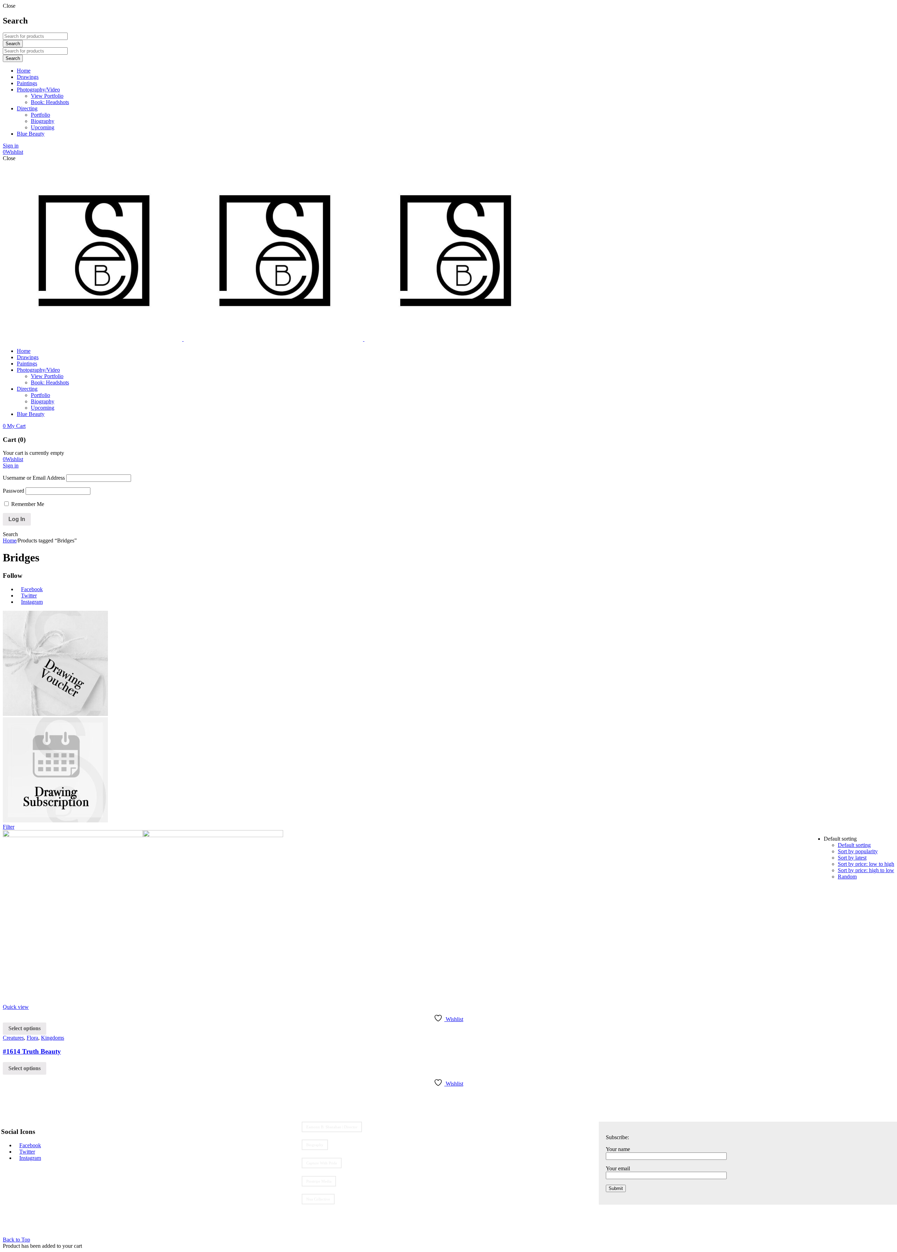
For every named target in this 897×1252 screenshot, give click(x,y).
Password (13, 491)
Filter (8, 827)
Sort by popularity (858, 851)
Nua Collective (318, 1199)
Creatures (13, 1038)
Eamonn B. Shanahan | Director (331, 1127)
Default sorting (854, 845)
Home (9, 540)
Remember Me (27, 504)
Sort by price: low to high (866, 864)
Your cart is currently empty (33, 453)
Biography (314, 1145)
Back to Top (16, 1240)
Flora (32, 1038)
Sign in (11, 146)
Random (847, 877)
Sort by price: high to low (866, 870)
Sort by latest (852, 858)
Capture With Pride (321, 1163)
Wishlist (13, 152)
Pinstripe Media (318, 1181)
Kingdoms (52, 1038)
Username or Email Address (34, 478)
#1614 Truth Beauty (32, 1051)
